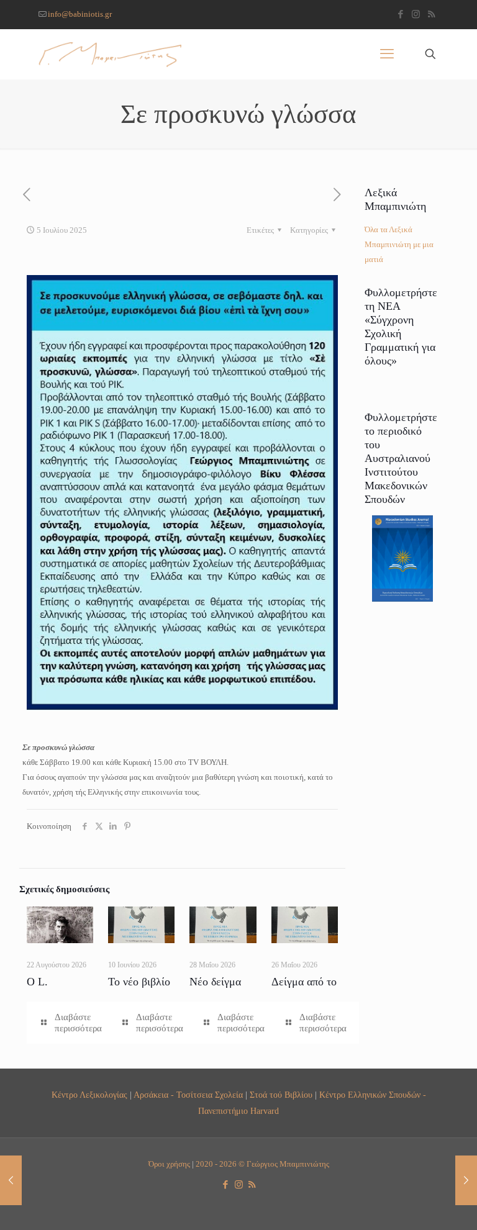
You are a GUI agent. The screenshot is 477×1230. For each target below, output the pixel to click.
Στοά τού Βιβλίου (281, 1095)
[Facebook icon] (400, 14)
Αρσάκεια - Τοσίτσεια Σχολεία (188, 1095)
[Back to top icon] (417, 1205)
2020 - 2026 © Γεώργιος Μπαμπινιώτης (262, 1164)
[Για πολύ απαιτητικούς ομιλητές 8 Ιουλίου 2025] (466, 1180)
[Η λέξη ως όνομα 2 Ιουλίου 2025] (11, 1180)
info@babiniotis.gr (80, 14)
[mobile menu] (387, 54)
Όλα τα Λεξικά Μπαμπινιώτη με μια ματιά (399, 244)
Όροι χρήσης (169, 1164)
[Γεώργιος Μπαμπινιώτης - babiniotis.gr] (110, 54)
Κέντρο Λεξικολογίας (89, 1095)
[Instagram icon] (415, 14)
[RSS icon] (431, 14)
